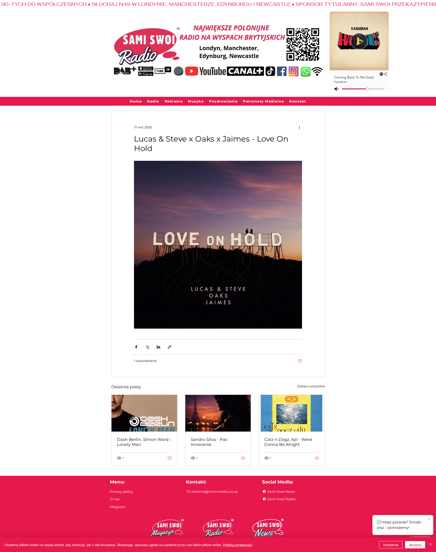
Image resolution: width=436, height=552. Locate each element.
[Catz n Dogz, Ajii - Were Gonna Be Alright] (292, 413)
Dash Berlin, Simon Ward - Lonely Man (144, 442)
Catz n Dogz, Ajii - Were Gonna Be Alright (288, 442)
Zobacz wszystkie (311, 386)
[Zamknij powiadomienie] (429, 519)
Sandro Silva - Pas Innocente (209, 442)
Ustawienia (391, 544)
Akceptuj (415, 544)
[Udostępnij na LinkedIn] (158, 347)
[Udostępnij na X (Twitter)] (147, 347)
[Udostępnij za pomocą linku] (169, 347)
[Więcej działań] (299, 127)
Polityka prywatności (237, 544)
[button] (153, 101)
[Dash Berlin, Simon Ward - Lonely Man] (144, 413)
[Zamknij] (430, 544)
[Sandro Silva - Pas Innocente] (218, 413)
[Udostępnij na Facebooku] (136, 347)
